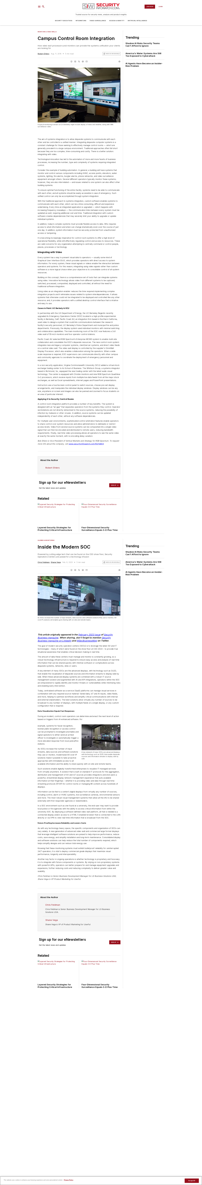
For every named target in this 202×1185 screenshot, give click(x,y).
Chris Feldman (44, 562)
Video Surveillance (98, 20)
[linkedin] (75, 61)
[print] (119, 61)
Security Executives (63, 20)
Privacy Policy (68, 1180)
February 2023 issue (89, 634)
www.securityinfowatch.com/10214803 (86, 444)
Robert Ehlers (43, 54)
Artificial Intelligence (137, 20)
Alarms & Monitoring (46, 540)
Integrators (81, 20)
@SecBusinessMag (87, 640)
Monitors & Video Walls (47, 32)
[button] (39, 6)
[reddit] (83, 61)
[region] (101, 1180)
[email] (87, 61)
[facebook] (71, 61)
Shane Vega (56, 562)
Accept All (191, 1180)
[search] (43, 6)
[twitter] (79, 61)
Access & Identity (116, 20)
